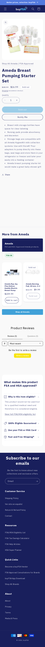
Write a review (22, 355)
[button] (5, 9)
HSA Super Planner (13, 550)
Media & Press (11, 618)
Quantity (5, 95)
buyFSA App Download (15, 578)
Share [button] (7, 174)
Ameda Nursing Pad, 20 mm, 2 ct (33, 285)
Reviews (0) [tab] (12, 336)
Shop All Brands (12, 584)
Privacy (8, 606)
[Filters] (4, 343)
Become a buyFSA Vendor (16, 566)
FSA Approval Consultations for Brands (22, 572)
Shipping (5, 91)
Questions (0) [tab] (32, 336)
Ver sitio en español (13, 504)
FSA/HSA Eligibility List (15, 532)
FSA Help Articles (12, 544)
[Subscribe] (37, 481)
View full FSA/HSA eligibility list (20, 414)
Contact (8, 516)
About (7, 601)
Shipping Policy (11, 498)
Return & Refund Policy (15, 510)
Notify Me (23, 117)
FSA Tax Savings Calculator (17, 538)
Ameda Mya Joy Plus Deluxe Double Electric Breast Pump (11, 287)
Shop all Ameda (23, 312)
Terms (8, 612)
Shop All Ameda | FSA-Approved (18, 63)
